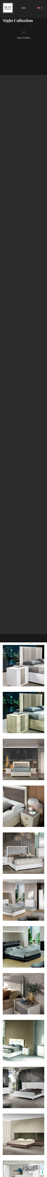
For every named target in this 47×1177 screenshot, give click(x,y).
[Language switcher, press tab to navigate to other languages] (40, 7)
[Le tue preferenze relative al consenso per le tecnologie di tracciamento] (42, 1172)
